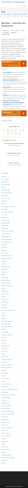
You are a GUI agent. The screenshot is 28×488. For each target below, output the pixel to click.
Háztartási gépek (5, 280)
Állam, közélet (4, 182)
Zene (2, 463)
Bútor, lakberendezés (6, 212)
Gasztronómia (4, 266)
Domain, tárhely (5, 233)
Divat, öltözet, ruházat (6, 231)
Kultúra (3, 340)
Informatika (4, 302)
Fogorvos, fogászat (5, 258)
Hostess (3, 296)
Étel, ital (3, 247)
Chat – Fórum (4, 220)
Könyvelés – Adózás (5, 335)
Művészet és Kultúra (5, 359)
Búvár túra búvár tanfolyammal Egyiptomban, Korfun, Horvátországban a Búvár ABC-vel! (13, 102)
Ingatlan (3, 304)
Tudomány (3, 430)
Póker (2, 381)
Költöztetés (3, 332)
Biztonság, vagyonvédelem (7, 206)
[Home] (1, 14)
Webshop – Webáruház (6, 457)
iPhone (3, 315)
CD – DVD (3, 214)
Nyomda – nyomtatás (6, 365)
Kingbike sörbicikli (6, 46)
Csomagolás (4, 225)
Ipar (2, 313)
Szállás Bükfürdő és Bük (14, 153)
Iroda (2, 318)
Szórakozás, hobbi (5, 406)
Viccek (2, 452)
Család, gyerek (4, 223)
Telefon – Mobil (4, 422)
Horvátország (4, 294)
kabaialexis (6, 30)
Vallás (2, 444)
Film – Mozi (3, 253)
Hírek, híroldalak (5, 283)
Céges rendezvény (14, 163)
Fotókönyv (6, 95)
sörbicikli (10, 120)
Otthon (3, 370)
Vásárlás (3, 446)
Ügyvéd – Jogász (5, 433)
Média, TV (3, 351)
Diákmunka (3, 228)
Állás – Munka (4, 184)
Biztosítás (3, 209)
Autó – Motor (4, 198)
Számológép (4, 392)
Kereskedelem (4, 324)
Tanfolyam (3, 416)
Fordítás (3, 261)
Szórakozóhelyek (5, 34)
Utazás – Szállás (4, 436)
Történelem (4, 425)
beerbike (12, 54)
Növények (3, 362)
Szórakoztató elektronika (7, 411)
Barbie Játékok (7, 87)
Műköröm (3, 356)
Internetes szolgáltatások (7, 310)
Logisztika (3, 348)
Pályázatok (3, 373)
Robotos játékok (7, 72)
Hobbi (2, 288)
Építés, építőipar (5, 242)
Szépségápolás (4, 397)
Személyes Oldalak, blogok (7, 395)
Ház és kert (3, 277)
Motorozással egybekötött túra (11, 80)
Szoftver (3, 400)
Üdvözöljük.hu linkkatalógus (13, 2)
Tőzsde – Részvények (6, 427)
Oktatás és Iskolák (5, 367)
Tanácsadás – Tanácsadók (7, 414)
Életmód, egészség (5, 239)
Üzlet (2, 438)
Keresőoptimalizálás (5, 326)
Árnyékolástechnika (5, 193)
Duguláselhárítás (5, 236)
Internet (3, 307)
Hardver (3, 274)
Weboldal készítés (5, 455)
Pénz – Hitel (4, 378)
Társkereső (3, 419)
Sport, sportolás (5, 384)
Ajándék (3, 176)
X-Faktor (3, 460)
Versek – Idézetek (5, 449)
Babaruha (3, 201)
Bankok (3, 203)
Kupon (2, 343)
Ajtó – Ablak (4, 179)
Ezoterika (3, 250)
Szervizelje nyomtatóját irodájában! (14, 143)
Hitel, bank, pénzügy (5, 285)
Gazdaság (3, 269)
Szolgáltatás (13, 32)
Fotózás (3, 264)
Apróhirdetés (4, 190)
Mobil (2, 354)
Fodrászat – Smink (5, 255)
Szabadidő (6, 32)
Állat (2, 187)
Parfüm (3, 376)
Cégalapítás (3, 217)
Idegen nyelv (4, 299)
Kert (2, 329)
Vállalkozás (3, 441)
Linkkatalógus (4, 345)
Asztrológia (3, 195)
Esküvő (3, 244)
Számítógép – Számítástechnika (8, 389)
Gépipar (3, 272)
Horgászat (3, 291)
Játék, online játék (5, 321)
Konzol (2, 337)
